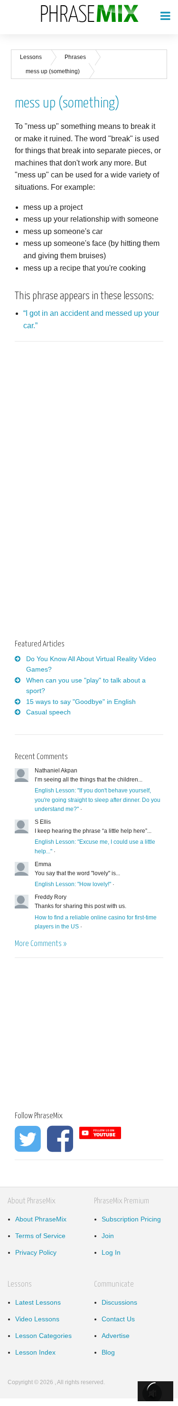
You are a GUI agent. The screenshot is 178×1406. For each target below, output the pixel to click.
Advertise (116, 1335)
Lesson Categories (43, 1335)
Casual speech (48, 712)
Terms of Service (40, 1236)
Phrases (75, 57)
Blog (108, 1352)
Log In (111, 1252)
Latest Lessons (38, 1302)
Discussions (119, 1302)
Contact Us (118, 1319)
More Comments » (40, 944)
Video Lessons (37, 1319)
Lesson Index (35, 1352)
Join (108, 1236)
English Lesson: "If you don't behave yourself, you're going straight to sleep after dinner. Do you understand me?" (97, 799)
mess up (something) (53, 71)
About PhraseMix (40, 1219)
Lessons (31, 57)
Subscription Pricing (131, 1219)
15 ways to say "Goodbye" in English (81, 701)
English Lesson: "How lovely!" (73, 884)
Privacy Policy (35, 1252)
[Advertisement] (94, 423)
